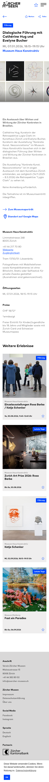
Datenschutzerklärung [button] (26, 770)
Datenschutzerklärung (14, 698)
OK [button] (6, 777)
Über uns (7, 702)
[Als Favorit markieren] (43, 416)
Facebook (8, 715)
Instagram (8, 719)
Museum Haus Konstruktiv (21, 51)
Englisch (7, 736)
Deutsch (7, 732)
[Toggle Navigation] (43, 4)
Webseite (8, 249)
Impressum (8, 694)
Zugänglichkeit (11, 252)
